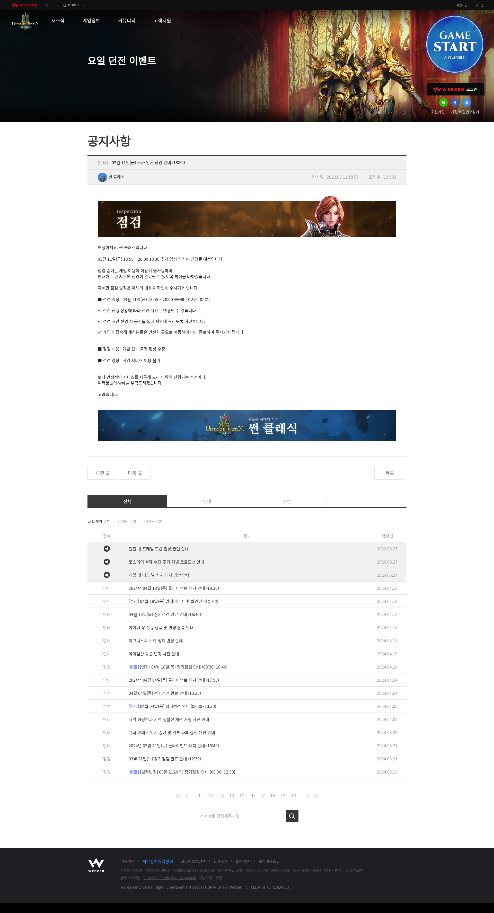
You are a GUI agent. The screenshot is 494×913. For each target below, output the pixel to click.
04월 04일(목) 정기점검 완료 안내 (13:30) (165, 693)
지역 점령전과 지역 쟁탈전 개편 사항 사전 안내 (169, 719)
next (404, 112)
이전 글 (103, 473)
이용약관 (127, 861)
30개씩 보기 (127, 521)
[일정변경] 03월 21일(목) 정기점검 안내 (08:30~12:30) (182, 772)
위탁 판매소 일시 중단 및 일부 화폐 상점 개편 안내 (172, 732)
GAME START (454, 44)
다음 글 (135, 473)
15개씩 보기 (100, 521)
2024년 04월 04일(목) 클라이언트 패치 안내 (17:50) (174, 680)
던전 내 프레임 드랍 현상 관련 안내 (159, 549)
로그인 (479, 5)
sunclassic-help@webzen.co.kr (170, 877)
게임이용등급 (269, 861)
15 (241, 795)
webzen (24, 5)
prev (370, 112)
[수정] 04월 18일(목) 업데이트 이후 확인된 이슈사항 (174, 601)
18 (272, 795)
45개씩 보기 (153, 521)
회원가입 (461, 5)
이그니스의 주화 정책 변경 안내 (156, 640)
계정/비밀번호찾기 (465, 112)
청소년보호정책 (193, 861)
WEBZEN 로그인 (455, 89)
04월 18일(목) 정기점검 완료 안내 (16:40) (165, 614)
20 (293, 795)
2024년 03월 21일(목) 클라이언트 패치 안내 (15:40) (174, 745)
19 (283, 795)
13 (221, 795)
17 (262, 795)
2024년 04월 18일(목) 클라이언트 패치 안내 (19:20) (174, 588)
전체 (127, 501)
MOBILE (74, 5)
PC (51, 5)
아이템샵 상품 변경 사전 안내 (154, 654)
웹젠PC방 (243, 861)
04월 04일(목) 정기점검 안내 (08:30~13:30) (172, 706)
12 (211, 795)
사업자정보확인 (210, 877)
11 (200, 795)
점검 (287, 501)
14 (231, 795)
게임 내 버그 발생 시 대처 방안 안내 (159, 575)
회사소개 (220, 861)
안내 (207, 501)
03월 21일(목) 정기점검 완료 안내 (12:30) (165, 759)
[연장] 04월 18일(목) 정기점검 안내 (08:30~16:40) (178, 667)
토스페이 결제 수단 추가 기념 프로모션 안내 (166, 562)
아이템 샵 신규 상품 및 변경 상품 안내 (161, 627)
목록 (389, 473)
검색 (292, 816)
